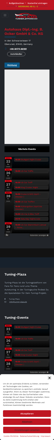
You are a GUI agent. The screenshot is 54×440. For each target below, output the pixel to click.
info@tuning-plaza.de (18, 302)
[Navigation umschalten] (5, 15)
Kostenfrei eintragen (37, 3)
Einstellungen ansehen (27, 430)
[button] (49, 377)
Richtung (12, 65)
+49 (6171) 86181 (18, 49)
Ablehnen (27, 421)
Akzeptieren (27, 413)
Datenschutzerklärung (29, 436)
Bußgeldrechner (16, 3)
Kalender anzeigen (38, 235)
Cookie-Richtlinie (11, 436)
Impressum (45, 436)
